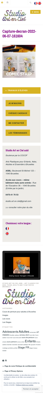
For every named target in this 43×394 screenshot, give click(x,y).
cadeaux (17, 335)
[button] (16, 272)
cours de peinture (28, 337)
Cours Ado (32, 335)
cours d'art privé (17, 337)
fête (30, 344)
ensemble (14, 344)
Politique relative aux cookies (24, 385)
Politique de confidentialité (26, 366)
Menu (36, 12)
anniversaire (33, 332)
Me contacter (16, 123)
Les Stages (6, 322)
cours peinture (12, 341)
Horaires (38, 344)
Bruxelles (11, 335)
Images (5, 315)
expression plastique (23, 344)
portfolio (15, 348)
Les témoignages (17, 133)
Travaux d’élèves (18, 90)
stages (31, 348)
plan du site (27, 207)
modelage (5, 348)
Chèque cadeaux (17, 113)
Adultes (24, 331)
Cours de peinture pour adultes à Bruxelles (19, 311)
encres (19, 342)
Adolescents (10, 331)
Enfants (30, 341)
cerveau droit (24, 335)
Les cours (6, 318)
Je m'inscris (15, 103)
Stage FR (23, 347)
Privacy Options (17, 371)
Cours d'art (9, 337)
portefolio (10, 348)
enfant (22, 342)
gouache (33, 344)
